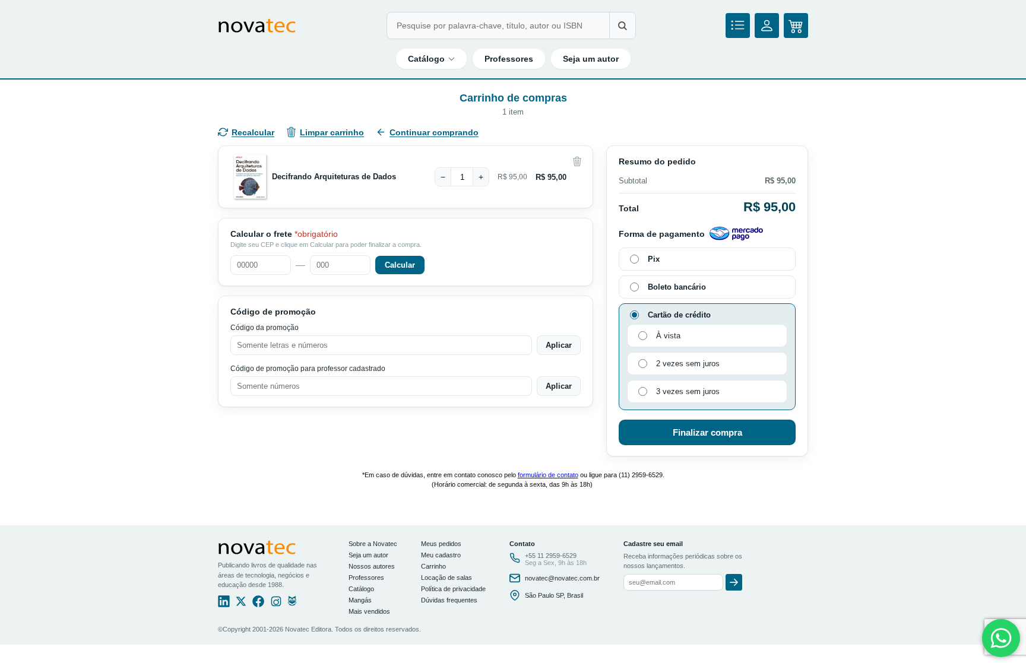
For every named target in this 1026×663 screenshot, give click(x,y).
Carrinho (433, 566)
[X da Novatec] (241, 604)
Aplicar (559, 345)
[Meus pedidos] (738, 25)
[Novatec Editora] (257, 25)
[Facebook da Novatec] (258, 604)
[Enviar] (734, 582)
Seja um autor (591, 59)
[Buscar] (622, 25)
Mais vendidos (369, 611)
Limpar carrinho (332, 132)
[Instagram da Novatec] (276, 604)
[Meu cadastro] (767, 25)
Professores (508, 59)
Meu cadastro (441, 555)
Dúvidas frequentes (449, 600)
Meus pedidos (441, 543)
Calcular (400, 265)
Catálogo (426, 59)
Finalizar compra (707, 432)
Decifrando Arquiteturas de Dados (334, 176)
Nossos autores (372, 566)
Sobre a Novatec (373, 543)
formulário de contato (548, 474)
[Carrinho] (796, 25)
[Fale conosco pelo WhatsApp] (1001, 638)
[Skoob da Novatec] (292, 604)
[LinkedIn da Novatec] (224, 604)
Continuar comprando (434, 132)
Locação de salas (446, 577)
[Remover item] (577, 161)
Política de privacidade (453, 588)
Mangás (360, 600)
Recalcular (253, 132)
